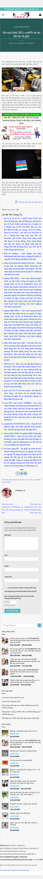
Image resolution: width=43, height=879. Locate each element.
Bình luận (8, 535)
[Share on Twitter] (21, 473)
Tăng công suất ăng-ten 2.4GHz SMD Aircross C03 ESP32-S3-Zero (20, 706)
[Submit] (39, 625)
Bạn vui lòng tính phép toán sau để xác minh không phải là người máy (19, 597)
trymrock (30, 43)
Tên (6, 555)
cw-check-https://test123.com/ (13, 697)
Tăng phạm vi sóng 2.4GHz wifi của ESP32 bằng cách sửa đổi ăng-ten (21, 713)
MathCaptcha (13, 605)
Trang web (8, 577)
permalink (7, 482)
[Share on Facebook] (17, 473)
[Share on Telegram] (25, 473)
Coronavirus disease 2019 (11, 701)
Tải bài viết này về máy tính (29, 202)
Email (7, 566)
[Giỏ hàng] (40, 14)
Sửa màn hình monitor (21, 27)
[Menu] (3, 14)
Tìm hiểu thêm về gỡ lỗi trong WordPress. (15, 870)
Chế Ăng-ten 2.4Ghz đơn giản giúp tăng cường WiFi (20, 718)
